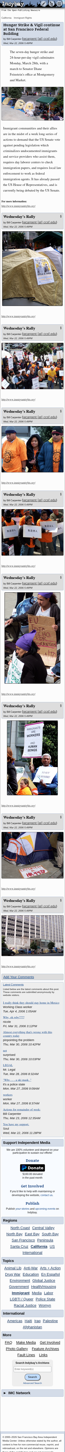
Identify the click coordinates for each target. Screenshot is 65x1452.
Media (37, 1293)
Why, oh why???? (13, 1017)
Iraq (37, 1321)
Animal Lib (12, 1268)
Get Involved (50, 1342)
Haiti (28, 1321)
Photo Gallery (17, 1349)
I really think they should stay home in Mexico (31, 1003)
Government (19, 1287)
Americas (14, 1321)
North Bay (14, 1234)
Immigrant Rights (23, 17)
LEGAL (8, 1065)
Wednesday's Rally (19, 216)
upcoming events (45, 1208)
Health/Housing (43, 1287)
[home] (31, 4)
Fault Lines (26, 1355)
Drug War (12, 1274)
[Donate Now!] (32, 1168)
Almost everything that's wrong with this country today (27, 1033)
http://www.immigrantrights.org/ (18, 206)
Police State (45, 1299)
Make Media (26, 1342)
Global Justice (43, 1280)
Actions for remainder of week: (21, 1109)
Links (43, 1355)
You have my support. (16, 1124)
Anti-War (31, 1268)
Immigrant (21, 1293)
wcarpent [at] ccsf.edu (39, 39)
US (52, 1246)
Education (31, 1274)
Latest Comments (13, 984)
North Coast (20, 1228)
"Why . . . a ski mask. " (17, 1080)
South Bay (50, 1234)
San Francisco (23, 1240)
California (7, 17)
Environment (20, 1280)
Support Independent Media (26, 1143)
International (32, 1253)
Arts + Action (50, 1268)
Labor (48, 1293)
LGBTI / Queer (21, 1299)
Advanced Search (32, 1383)
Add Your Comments (18, 977)
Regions (10, 1220)
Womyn (45, 1305)
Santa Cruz (19, 1246)
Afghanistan (32, 1327)
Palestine (50, 1321)
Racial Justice (25, 1305)
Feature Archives (45, 1349)
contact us (46, 1195)
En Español (50, 1274)
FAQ (8, 1342)
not (5, 1050)
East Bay (32, 1234)
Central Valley (43, 1228)
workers (7, 1095)
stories (22, 1208)
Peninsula (45, 1240)
